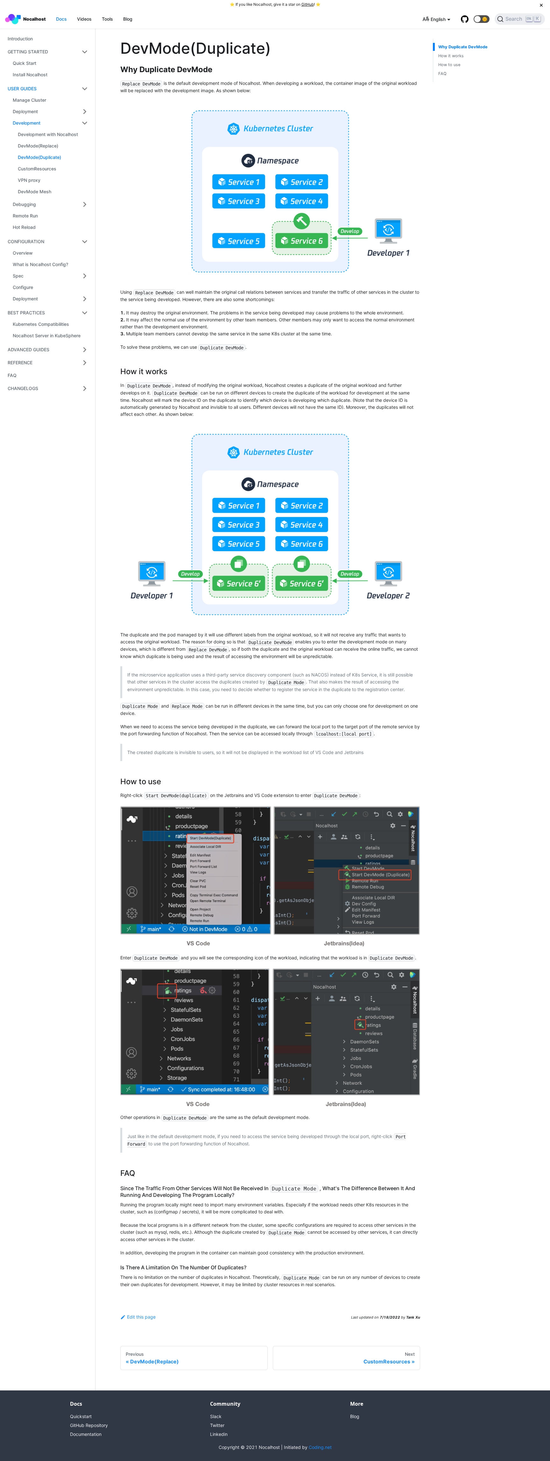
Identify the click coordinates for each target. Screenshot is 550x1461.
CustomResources (37, 168)
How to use (449, 64)
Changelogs (23, 388)
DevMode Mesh (34, 191)
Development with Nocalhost (48, 134)
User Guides (22, 88)
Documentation (86, 1434)
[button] (482, 19)
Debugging (24, 204)
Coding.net (320, 1447)
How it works (451, 55)
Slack (216, 1416)
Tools (107, 19)
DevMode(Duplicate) (39, 157)
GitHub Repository (89, 1425)
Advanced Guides (28, 349)
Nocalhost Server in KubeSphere (47, 335)
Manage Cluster (29, 100)
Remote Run (25, 215)
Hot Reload (24, 227)
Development (26, 123)
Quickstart (81, 1416)
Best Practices (26, 312)
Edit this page (141, 1317)
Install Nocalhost (30, 74)
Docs (61, 19)
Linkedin (219, 1434)
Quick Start (24, 63)
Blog (127, 19)
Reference (20, 362)
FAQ (12, 375)
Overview (23, 253)
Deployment (25, 111)
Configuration (26, 241)
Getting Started (28, 51)
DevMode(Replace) (38, 145)
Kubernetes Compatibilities (41, 324)
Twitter (217, 1425)
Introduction (20, 38)
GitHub (307, 4)
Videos (84, 19)
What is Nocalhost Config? (40, 264)
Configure (23, 287)
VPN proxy (29, 180)
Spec (18, 275)
